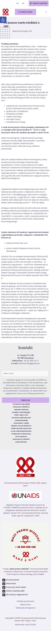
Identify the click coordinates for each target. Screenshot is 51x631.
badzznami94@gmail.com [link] (29, 363)
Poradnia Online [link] (25, 12)
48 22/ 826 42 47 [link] (31, 361)
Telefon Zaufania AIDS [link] (15, 591)
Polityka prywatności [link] (25, 601)
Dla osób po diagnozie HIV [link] (17, 594)
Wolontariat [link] (11, 583)
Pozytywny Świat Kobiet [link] (16, 587)
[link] (3, 20)
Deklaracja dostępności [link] (25, 608)
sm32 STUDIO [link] (30, 624)
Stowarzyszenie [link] (12, 580)
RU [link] (23, 3)
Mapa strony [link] (25, 604)
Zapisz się (25, 400)
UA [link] (17, 3)
